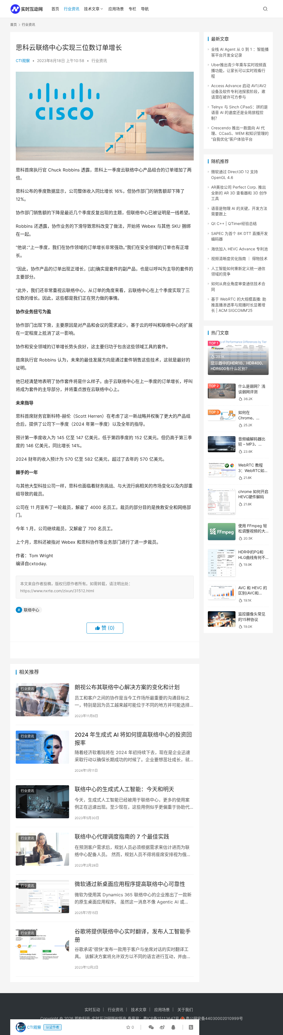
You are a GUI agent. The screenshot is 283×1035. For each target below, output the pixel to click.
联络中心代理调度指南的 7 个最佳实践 (122, 836)
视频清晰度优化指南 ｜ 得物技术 (239, 258)
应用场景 (116, 8)
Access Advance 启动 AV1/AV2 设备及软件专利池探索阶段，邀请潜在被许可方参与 (238, 91)
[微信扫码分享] (151, 1027)
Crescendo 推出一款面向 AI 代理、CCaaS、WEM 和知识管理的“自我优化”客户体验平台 (240, 133)
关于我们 (185, 1009)
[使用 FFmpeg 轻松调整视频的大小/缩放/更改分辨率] (221, 531)
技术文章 (91, 8)
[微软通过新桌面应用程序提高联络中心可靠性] (42, 896)
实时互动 (92, 1009)
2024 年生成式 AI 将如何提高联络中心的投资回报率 (133, 738)
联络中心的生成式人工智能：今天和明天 (124, 789)
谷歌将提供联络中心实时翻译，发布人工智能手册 (133, 935)
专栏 (132, 8)
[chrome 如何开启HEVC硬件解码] (221, 501)
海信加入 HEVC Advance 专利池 (239, 248)
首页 (55, 8)
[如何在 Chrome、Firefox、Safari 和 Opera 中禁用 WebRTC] (221, 415)
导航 (145, 8)
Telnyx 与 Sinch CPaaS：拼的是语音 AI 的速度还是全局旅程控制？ (239, 112)
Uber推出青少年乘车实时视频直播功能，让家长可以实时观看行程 (238, 70)
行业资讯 (71, 8)
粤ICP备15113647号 (161, 1018)
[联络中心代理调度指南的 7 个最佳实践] (42, 849)
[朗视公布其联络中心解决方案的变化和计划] (42, 700)
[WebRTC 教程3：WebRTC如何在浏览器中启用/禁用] (221, 469)
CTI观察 (23, 60)
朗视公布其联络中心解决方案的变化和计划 (127, 687)
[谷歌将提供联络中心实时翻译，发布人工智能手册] (42, 944)
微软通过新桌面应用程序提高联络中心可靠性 (130, 884)
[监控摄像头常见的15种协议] (221, 619)
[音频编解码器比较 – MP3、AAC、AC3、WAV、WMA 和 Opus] (221, 444)
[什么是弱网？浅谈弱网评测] (221, 391)
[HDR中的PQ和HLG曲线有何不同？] (221, 563)
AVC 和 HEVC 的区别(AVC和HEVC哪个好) (252, 593)
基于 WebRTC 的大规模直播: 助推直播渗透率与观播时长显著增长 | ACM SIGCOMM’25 (238, 305)
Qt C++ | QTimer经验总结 (234, 223)
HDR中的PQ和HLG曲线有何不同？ (251, 557)
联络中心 (31, 609)
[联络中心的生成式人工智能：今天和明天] (42, 802)
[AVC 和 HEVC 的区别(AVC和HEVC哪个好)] (221, 592)
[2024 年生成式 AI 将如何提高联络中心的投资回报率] (42, 747)
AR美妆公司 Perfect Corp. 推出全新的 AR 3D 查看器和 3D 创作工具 (239, 193)
